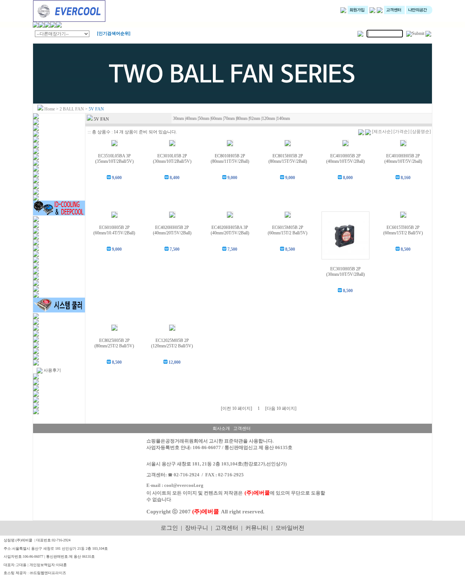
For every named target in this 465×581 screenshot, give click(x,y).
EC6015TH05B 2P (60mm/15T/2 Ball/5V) (403, 230)
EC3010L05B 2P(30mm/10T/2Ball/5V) (172, 158)
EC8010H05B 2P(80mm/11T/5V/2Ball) (230, 158)
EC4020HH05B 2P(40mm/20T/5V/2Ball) (172, 230)
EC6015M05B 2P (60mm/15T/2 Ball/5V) (287, 230)
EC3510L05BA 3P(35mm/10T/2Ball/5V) (114, 158)
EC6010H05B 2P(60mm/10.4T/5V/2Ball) (114, 230)
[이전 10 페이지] (236, 408)
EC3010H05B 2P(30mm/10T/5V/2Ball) (345, 271)
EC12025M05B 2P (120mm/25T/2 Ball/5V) (172, 343)
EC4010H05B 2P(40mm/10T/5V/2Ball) (345, 158)
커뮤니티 (256, 528)
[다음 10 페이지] (280, 408)
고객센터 (226, 528)
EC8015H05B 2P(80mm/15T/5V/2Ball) (287, 158)
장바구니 (196, 528)
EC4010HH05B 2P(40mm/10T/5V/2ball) (403, 158)
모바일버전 (289, 528)
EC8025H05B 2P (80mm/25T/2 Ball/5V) (114, 343)
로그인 (169, 528)
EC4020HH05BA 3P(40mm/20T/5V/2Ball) (230, 230)
